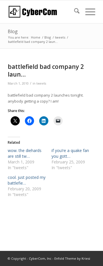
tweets (41, 83)
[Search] (74, 11)
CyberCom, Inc (40, 258)
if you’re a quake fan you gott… (70, 153)
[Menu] (87, 11)
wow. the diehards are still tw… (24, 153)
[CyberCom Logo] (43, 11)
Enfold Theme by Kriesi (72, 258)
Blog (13, 31)
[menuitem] (74, 11)
